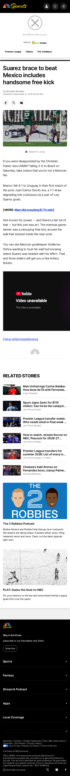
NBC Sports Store (57, 741)
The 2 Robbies (44, 51)
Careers (17, 741)
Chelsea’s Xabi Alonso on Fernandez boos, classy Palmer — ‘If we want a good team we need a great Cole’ (44, 468)
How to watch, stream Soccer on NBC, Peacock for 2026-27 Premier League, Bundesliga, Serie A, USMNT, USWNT (45, 436)
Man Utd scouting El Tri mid (34, 210)
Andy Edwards (30, 393)
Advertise (7, 741)
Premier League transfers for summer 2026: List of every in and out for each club (43, 452)
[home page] (15, 6)
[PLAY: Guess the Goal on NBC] (35, 567)
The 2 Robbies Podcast (19, 523)
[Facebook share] (6, 103)
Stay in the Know (12, 635)
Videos (29, 51)
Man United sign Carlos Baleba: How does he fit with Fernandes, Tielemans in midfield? (45, 388)
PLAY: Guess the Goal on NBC (23, 590)
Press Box (8, 743)
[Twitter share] (13, 103)
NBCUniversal (21, 751)
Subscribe (10, 648)
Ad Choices (20, 743)
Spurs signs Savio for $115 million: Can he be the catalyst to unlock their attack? (43, 404)
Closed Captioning (32, 741)
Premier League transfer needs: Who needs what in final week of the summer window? (45, 420)
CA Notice (34, 746)
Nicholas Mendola (15, 91)
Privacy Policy (34, 743)
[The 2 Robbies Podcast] (35, 501)
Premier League (13, 51)
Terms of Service (49, 746)
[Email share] (21, 103)
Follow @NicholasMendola (20, 339)
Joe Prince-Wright (32, 409)
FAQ (45, 741)
